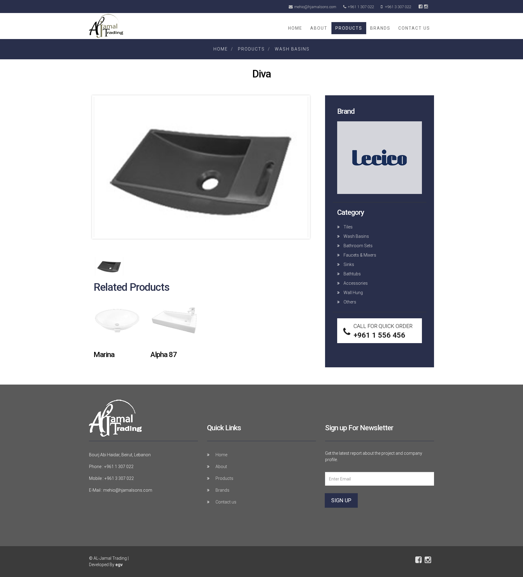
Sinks (348, 264)
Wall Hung (353, 292)
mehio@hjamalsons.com (315, 7)
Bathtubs (352, 273)
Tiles (348, 227)
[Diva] (201, 168)
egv (119, 564)
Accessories (355, 283)
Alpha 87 (163, 354)
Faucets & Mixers (359, 255)
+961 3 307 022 (397, 7)
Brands (380, 28)
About (318, 28)
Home (295, 28)
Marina (104, 354)
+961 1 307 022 (361, 7)
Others (349, 302)
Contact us (414, 28)
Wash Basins (292, 49)
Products (348, 28)
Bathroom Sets (358, 245)
